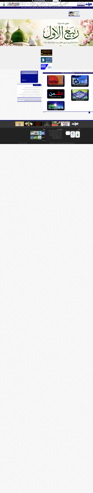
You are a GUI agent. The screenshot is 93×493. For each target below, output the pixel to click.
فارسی (85, 0)
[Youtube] (40, 1)
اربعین (59, 7)
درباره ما (91, 0)
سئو (22, 143)
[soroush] (36, 1)
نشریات (22, 7)
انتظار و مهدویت (88, 71)
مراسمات (50, 7)
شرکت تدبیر (19, 143)
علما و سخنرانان (46, 7)
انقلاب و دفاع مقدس (54, 7)
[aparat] (37, 1)
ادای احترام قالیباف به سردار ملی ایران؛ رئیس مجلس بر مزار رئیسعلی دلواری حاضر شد (29, 94)
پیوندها (11, 0)
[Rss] (44, 1)
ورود (19, 0)
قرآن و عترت (29, 7)
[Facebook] (42, 1)
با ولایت (61, 7)
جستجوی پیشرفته (15, 0)
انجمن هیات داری (7, 0)
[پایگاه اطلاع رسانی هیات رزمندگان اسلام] (84, 4)
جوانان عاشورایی (34, 7)
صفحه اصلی (70, 7)
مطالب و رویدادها (65, 7)
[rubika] (34, 1)
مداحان (42, 7)
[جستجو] (58, 1)
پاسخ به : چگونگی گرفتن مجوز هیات (57, 136)
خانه (92, 71)
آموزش (38, 7)
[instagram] (38, 1)
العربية (82, 0)
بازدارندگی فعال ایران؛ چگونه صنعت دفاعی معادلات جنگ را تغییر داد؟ (31, 92)
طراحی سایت (25, 143)
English (79, 0)
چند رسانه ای (25, 7)
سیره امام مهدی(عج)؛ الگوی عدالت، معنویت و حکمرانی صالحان (32, 91)
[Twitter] (41, 1)
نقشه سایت (2, 0)
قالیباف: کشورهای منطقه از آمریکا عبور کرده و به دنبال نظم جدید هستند (31, 89)
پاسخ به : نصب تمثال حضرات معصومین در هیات (55, 131)
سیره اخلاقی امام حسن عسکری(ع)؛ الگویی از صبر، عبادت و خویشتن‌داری (30, 96)
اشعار (40, 7)
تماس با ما (88, 0)
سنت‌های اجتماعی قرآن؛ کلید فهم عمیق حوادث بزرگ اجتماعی (32, 87)
